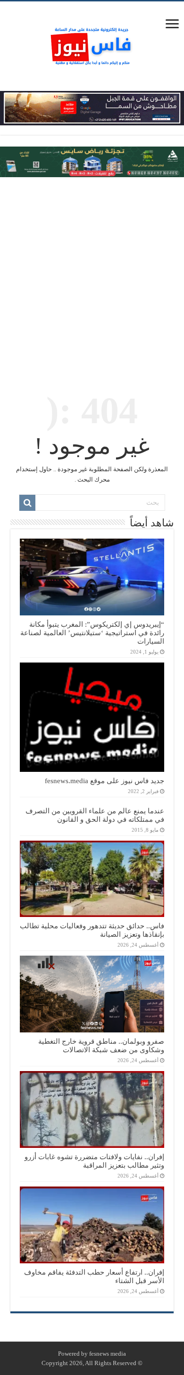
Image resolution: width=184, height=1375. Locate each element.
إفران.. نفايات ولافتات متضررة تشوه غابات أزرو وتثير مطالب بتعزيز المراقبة (94, 1161)
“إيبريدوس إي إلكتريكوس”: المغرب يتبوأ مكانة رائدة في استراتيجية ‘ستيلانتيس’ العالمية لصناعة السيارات (92, 632)
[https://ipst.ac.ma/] (92, 107)
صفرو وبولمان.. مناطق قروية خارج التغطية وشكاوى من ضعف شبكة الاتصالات (101, 1045)
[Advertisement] (92, 278)
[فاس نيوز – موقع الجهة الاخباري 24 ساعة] (92, 44)
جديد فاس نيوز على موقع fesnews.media (104, 781)
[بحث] (27, 503)
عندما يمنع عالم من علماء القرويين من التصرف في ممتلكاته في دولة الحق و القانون (94, 815)
